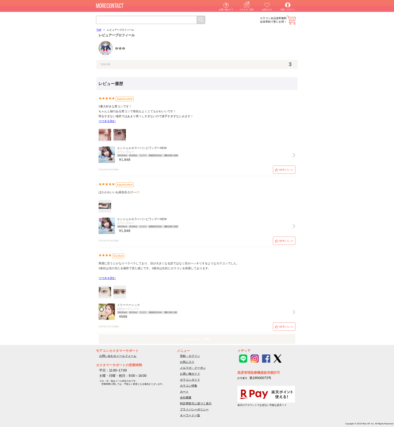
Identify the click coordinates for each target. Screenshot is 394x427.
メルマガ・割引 (246, 9)
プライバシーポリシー (194, 409)
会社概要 (185, 397)
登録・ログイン (288, 9)
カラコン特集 (188, 385)
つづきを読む (107, 121)
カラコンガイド (190, 379)
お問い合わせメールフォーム (117, 356)
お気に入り (267, 9)
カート (291, 20)
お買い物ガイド (226, 9)
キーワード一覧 (190, 415)
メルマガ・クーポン (193, 367)
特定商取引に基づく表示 (196, 403)
